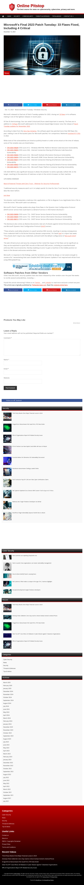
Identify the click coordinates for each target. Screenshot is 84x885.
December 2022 (8, 763)
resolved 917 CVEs (74, 133)
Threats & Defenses (43, 16)
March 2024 (6, 718)
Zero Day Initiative (29, 131)
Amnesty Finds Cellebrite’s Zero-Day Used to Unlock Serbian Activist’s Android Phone (28, 859)
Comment (8, 338)
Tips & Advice (56, 16)
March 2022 (6, 789)
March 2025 (6, 682)
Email (6, 369)
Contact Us (68, 16)
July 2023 (6, 742)
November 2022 (8, 765)
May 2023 (6, 748)
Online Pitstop (30, 6)
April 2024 (6, 715)
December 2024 (8, 691)
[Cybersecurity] (42, 270)
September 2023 (8, 736)
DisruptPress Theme (49, 880)
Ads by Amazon (76, 322)
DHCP (43, 226)
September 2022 (8, 771)
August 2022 (7, 774)
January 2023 (7, 760)
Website (7, 378)
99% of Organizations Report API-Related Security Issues (19, 868)
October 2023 (7, 733)
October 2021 (7, 792)
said (60, 233)
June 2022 (6, 780)
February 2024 (7, 721)
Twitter (38, 283)
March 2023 (6, 754)
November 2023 (8, 730)
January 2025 (7, 688)
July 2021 (6, 801)
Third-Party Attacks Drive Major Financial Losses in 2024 (19, 856)
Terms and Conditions (9, 847)
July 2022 (6, 777)
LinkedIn (48, 283)
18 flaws (15, 124)
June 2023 (6, 745)
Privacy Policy (6, 844)
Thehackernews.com (39, 285)
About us (5, 838)
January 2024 (7, 724)
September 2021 (8, 795)
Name (6, 360)
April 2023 (6, 751)
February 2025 (7, 685)
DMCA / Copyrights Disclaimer (11, 841)
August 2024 (7, 703)
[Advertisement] (42, 89)
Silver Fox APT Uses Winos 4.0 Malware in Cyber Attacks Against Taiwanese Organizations (29, 865)
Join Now (7, 195)
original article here (61, 285)
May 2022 (6, 783)
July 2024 (6, 706)
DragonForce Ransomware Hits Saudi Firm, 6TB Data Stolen (20, 862)
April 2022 (6, 786)
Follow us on (14, 400)
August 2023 (7, 739)
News (9, 16)
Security (17, 16)
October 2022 (7, 768)
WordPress (38, 880)
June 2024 (6, 709)
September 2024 (8, 700)
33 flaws (62, 114)
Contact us (5, 835)
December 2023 (8, 727)
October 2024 (7, 697)
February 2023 (7, 757)
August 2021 (7, 798)
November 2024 (8, 694)
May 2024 (6, 712)
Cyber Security (28, 16)
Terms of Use (45, 877)
